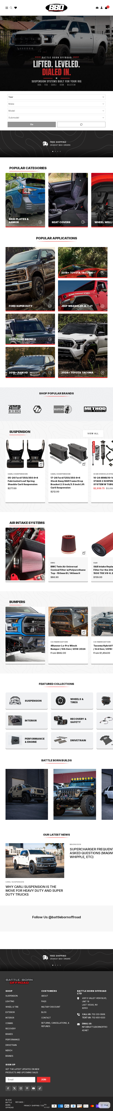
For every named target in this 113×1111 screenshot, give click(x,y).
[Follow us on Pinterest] (27, 1088)
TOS (42, 1106)
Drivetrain (11, 1045)
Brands (9, 1056)
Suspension (12, 996)
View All (93, 433)
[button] (97, 8)
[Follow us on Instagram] (20, 1088)
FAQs (43, 1001)
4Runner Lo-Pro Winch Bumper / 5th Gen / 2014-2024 (68, 647)
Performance (13, 1039)
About (44, 996)
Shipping (36, 1106)
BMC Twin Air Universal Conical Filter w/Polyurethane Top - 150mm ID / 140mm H (68, 570)
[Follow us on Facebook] (8, 1088)
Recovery (11, 1028)
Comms (9, 1023)
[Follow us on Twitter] (14, 1088)
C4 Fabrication (59, 642)
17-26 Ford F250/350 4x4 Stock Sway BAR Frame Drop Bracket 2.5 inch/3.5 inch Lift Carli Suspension (67, 482)
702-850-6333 (98, 1017)
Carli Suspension (18, 474)
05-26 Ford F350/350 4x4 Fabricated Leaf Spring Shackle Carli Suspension (23, 481)
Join (43, 1079)
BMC (53, 563)
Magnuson (75, 844)
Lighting (10, 1001)
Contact (46, 1018)
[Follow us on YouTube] (33, 1088)
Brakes (9, 1034)
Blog (43, 1012)
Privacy (27, 1106)
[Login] (101, 8)
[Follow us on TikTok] (39, 1088)
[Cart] (106, 8)
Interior (10, 1018)
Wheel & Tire (12, 1007)
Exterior (10, 1012)
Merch (9, 1050)
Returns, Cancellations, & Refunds (55, 1024)
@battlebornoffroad (65, 917)
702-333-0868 (98, 1014)
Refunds (19, 1102)
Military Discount (50, 1007)
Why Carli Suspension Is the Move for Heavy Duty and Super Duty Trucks (34, 890)
